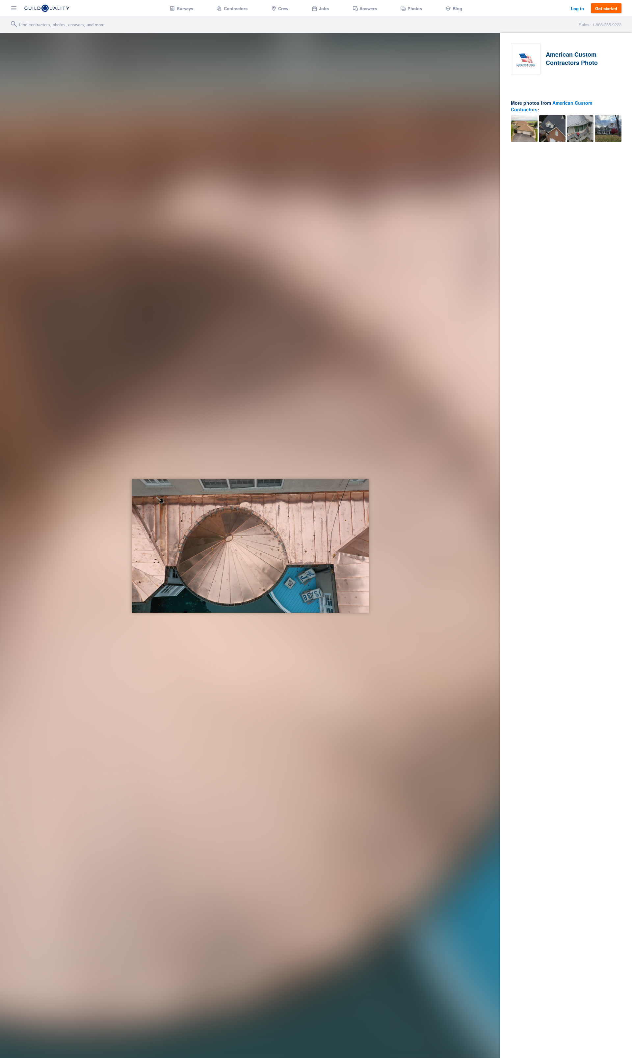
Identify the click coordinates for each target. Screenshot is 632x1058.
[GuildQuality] (47, 8)
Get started (606, 8)
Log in (577, 8)
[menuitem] (181, 8)
